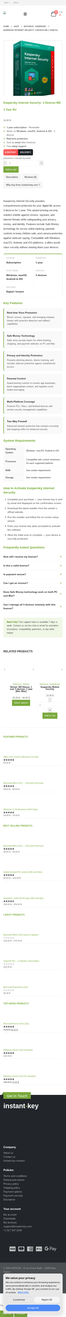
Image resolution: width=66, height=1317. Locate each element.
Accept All (33, 1307)
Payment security (13, 1195)
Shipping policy (11, 1187)
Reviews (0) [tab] (30, 177)
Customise (19, 1299)
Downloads (9, 1218)
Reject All (47, 1299)
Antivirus (17, 684)
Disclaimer (9, 1199)
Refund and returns (14, 1179)
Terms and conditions (15, 1175)
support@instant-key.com (17, 1226)
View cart (6, 1313)
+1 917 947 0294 (12, 1230)
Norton (26, 684)
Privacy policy (11, 1183)
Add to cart (11, 169)
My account (9, 1214)
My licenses (10, 1222)
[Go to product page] (21, 669)
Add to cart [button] (50, 715)
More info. (23, 1292)
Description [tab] (12, 177)
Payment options (12, 1191)
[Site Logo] (11, 13)
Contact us (9, 1156)
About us (8, 1152)
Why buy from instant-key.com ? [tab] (23, 185)
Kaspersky (55, 684)
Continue (20, 1313)
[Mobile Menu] (26, 14)
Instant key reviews (14, 1160)
